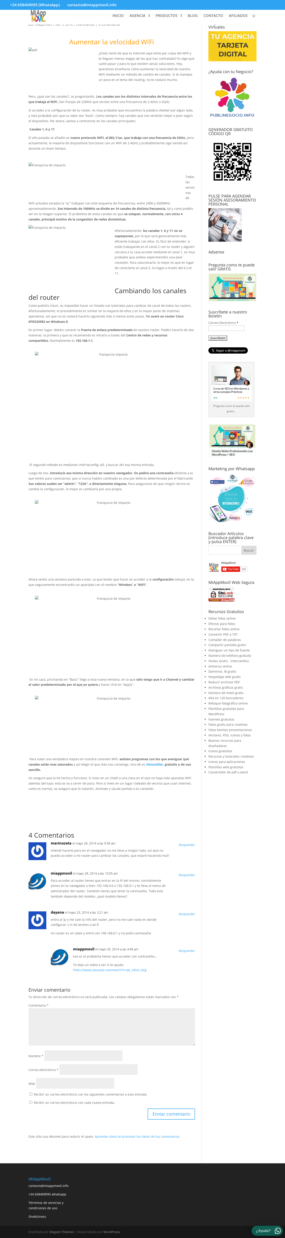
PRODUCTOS (166, 16)
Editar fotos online (222, 618)
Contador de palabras (224, 640)
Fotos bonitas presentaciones (230, 730)
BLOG (193, 16)
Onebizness (37, 1216)
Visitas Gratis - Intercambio (228, 661)
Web (31, 1083)
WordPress (111, 1232)
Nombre (35, 1056)
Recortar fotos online (224, 629)
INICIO (118, 16)
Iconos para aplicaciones (226, 762)
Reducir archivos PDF (224, 682)
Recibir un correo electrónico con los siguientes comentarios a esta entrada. (90, 1094)
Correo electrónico (43, 1070)
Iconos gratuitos (220, 751)
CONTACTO (213, 16)
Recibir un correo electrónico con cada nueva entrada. (74, 1102)
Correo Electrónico (223, 323)
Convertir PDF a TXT (223, 634)
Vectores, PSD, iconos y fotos (229, 735)
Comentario (38, 1005)
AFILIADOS (238, 16)
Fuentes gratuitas (221, 719)
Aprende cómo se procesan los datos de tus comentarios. (137, 1136)
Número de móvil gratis (226, 693)
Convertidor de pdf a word (228, 772)
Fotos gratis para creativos (228, 724)
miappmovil (61, 873)
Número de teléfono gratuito (229, 655)
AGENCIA (137, 16)
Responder (187, 845)
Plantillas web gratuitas (225, 767)
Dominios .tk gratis (222, 671)
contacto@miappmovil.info (48, 1186)
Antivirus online (220, 666)
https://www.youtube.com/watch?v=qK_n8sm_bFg (110, 970)
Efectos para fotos (221, 624)
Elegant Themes (61, 1232)
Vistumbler (154, 764)
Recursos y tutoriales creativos (231, 756)
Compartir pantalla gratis (227, 645)
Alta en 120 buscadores (225, 698)
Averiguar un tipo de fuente (229, 650)
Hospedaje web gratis (224, 677)
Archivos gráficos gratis (225, 687)
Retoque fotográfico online (228, 703)
